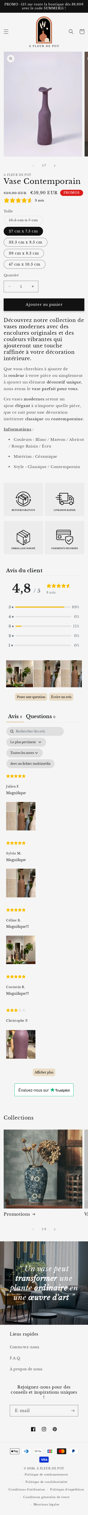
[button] (6, 31)
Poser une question (31, 697)
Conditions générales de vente (46, 1497)
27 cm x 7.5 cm (23, 231)
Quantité (11, 275)
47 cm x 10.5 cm (24, 264)
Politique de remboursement (46, 1474)
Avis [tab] (15, 716)
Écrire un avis (61, 697)
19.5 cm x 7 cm (26, 221)
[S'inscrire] (72, 1410)
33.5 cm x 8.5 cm (25, 242)
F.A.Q (15, 1358)
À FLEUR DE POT (50, 1468)
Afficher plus (44, 1072)
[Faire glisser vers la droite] (54, 165)
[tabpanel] (44, 904)
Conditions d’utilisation (27, 1489)
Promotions (17, 1214)
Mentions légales (46, 1504)
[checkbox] (30, 763)
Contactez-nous (24, 1347)
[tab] (40, 717)
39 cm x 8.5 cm (24, 253)
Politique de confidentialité (46, 1482)
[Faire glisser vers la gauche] (33, 165)
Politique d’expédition (67, 1489)
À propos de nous (26, 1369)
